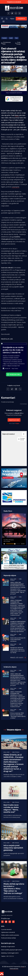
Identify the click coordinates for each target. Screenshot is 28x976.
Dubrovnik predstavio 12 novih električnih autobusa (17, 639)
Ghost (23, 967)
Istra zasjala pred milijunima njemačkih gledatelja (13, 847)
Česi (16, 38)
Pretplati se (21, 18)
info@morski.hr (11, 946)
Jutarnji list (15, 187)
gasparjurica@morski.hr (15, 950)
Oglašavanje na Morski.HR (8, 932)
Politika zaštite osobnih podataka (10, 935)
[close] (26, 2)
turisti (10, 38)
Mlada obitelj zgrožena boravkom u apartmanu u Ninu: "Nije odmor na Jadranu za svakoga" (14, 888)
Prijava (12, 19)
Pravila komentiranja (7, 402)
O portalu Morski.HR (6, 929)
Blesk (17, 115)
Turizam (4, 38)
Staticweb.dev (14, 969)
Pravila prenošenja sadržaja (8, 938)
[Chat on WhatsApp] (14, 374)
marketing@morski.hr (13, 953)
